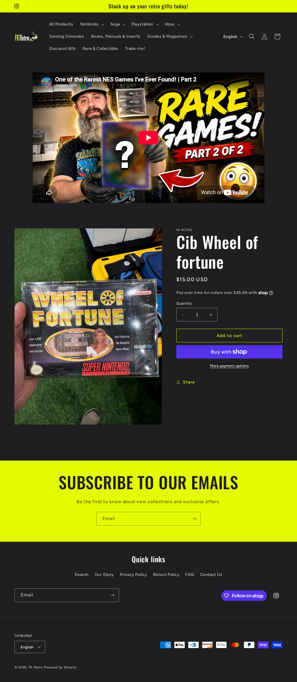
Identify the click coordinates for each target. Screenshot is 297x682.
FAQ (189, 574)
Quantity (184, 303)
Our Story (104, 574)
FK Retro (36, 667)
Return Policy (166, 574)
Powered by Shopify (60, 667)
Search (82, 574)
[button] (92, 24)
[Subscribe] (194, 518)
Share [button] (189, 382)
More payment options (229, 366)
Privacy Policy (133, 574)
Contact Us (211, 574)
